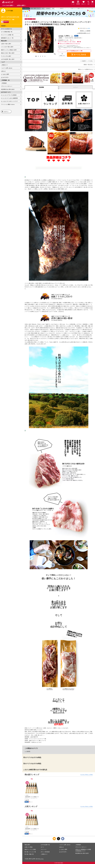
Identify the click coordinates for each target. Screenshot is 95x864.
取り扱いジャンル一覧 (30, 851)
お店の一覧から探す (6, 43)
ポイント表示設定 (45, 851)
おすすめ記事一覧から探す (7, 59)
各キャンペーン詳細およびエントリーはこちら (70, 43)
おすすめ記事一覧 (45, 844)
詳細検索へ (3, 25)
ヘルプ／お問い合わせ (6, 68)
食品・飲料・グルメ (35, 8)
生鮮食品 (48, 8)
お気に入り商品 (28, 847)
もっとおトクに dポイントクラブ (9, 101)
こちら (42, 858)
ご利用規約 (4, 83)
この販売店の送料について (83, 33)
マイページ (43, 849)
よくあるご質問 (5, 74)
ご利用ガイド (4, 65)
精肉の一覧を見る (88, 64)
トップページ (26, 8)
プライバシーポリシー (6, 86)
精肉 (53, 8)
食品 (43, 8)
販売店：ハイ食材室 (85, 30)
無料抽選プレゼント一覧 (7, 38)
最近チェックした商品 (30, 849)
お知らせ (3, 71)
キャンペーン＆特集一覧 (7, 34)
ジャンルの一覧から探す (7, 46)
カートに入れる (78, 54)
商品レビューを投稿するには (85, 69)
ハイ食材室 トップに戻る (86, 61)
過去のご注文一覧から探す (7, 53)
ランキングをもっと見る (86, 774)
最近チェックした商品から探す (9, 50)
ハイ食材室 (27, 751)
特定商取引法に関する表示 (7, 89)
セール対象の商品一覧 (6, 31)
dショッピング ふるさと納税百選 (9, 98)
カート (42, 847)
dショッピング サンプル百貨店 (8, 95)
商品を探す (27, 844)
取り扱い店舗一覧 (29, 854)
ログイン (6, 111)
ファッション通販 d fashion (8, 104)
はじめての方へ (5, 77)
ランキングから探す (6, 56)
